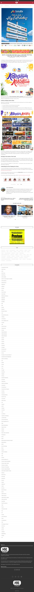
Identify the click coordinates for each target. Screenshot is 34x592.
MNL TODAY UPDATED (5, 432)
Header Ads (3, 381)
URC (2, 522)
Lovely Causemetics (5, 419)
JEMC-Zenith (4, 400)
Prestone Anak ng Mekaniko (6, 461)
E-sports (3, 341)
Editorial (3, 343)
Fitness (3, 364)
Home (2, 5)
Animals (3, 288)
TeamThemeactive (4, 503)
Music (2, 438)
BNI (2, 303)
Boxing (3, 307)
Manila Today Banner (5, 425)
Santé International (10, 257)
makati (25, 254)
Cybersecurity (4, 328)
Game (25, 251)
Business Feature (4, 311)
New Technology (4, 446)
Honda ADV (3, 385)
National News (4, 442)
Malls (2, 423)
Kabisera (16, 254)
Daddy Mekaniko (4, 335)
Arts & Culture (4, 292)
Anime (3, 290)
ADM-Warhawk (4, 280)
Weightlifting (4, 533)
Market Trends (4, 427)
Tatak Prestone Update (5, 497)
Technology (3, 260)
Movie (2, 436)
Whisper (3, 535)
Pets (2, 455)
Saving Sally (16, 257)
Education (3, 345)
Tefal (2, 505)
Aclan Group (3, 269)
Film (2, 360)
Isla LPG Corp (4, 396)
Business (3, 309)
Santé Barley (3, 257)
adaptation (3, 250)
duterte (11, 251)
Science (3, 480)
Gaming (3, 375)
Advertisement (7, 5)
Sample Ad (3, 478)
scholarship (21, 257)
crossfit (26, 250)
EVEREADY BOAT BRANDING (6, 356)
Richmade (3, 476)
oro (30, 254)
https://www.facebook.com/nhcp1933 (24, 175)
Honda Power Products (5, 389)
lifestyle (20, 254)
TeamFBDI (3, 501)
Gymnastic (3, 379)
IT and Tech (3, 398)
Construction (4, 318)
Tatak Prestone (4, 493)
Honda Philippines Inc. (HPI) (5, 254)
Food (2, 366)
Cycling (3, 330)
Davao (29, 250)
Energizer (3, 347)
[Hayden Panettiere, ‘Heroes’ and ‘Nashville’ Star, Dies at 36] (9, 210)
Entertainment (4, 349)
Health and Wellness (5, 383)
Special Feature (4, 489)
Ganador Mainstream (5, 377)
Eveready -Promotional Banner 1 (7, 354)
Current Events (4, 326)
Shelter (3, 482)
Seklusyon (25, 257)
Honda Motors (4, 387)
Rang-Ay (3, 472)
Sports (3, 491)
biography (3, 301)
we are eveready (8, 260)
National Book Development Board (7, 440)
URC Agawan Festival (5, 524)
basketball (21, 250)
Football (3, 370)
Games (28, 251)
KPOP (3, 406)
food (22, 251)
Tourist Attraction (4, 516)
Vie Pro (3, 529)
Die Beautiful (3, 251)
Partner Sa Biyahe (4, 451)
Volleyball (3, 531)
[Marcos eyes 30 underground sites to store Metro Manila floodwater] (25, 210)
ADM (2, 271)
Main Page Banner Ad (5, 421)
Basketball (3, 297)
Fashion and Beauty (5, 358)
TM (2, 512)
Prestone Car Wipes (5, 465)
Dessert (3, 337)
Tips (2, 510)
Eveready (15, 251)
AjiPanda (3, 286)
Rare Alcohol (3, 474)
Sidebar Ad (3, 484)
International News (4, 394)
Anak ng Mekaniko (12, 250)
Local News (3, 413)
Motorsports (3, 434)
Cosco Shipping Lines (5, 320)
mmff (28, 254)
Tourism (3, 514)
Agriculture (3, 284)
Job (2, 402)
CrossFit (3, 322)
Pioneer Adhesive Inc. (5, 459)
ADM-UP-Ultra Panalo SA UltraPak (7, 278)
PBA (2, 453)
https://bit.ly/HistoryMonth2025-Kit (6, 170)
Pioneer (3, 457)
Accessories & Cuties (5, 267)
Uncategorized (4, 520)
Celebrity (3, 316)
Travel (2, 518)
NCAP (2, 444)
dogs (7, 251)
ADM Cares (3, 273)
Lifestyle (3, 408)
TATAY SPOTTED (4, 499)
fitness (19, 251)
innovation (12, 254)
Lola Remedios (4, 417)
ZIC (2, 537)
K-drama (3, 404)
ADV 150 (7, 250)
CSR (2, 324)
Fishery (3, 362)
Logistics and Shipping (5, 415)
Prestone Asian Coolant (5, 463)
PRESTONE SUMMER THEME (6, 470)
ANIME (17, 250)
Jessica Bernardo (12, 57)
